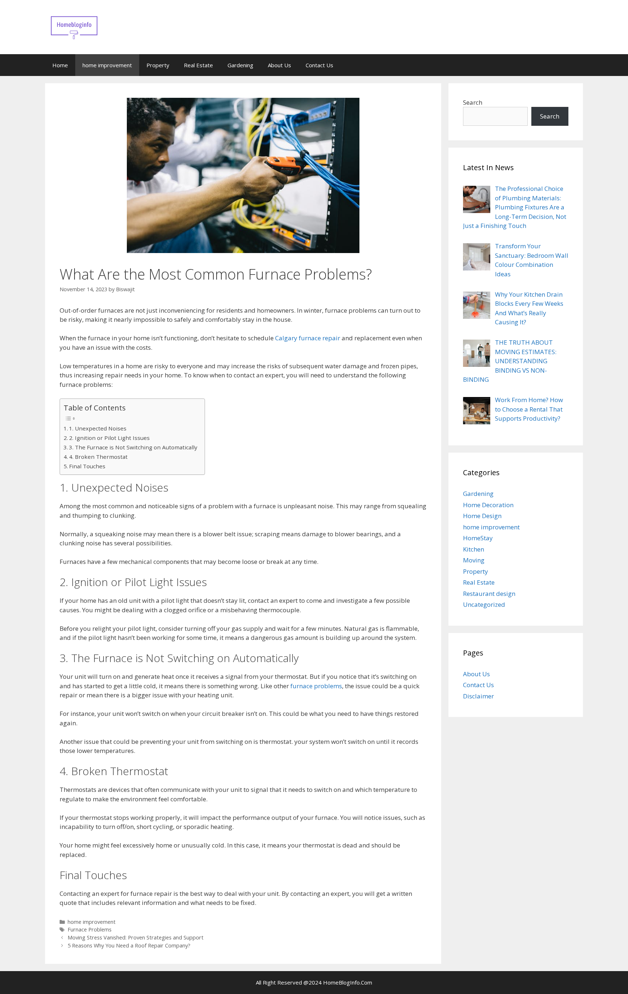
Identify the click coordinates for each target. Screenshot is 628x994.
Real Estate (198, 65)
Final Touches (87, 466)
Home (60, 65)
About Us (279, 65)
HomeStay (478, 538)
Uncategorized (484, 604)
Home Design (482, 516)
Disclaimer (478, 696)
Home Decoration (488, 505)
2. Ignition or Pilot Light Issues (109, 437)
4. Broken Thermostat (98, 456)
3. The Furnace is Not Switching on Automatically (133, 447)
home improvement (107, 65)
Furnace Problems (90, 929)
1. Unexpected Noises (97, 428)
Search (472, 102)
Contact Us (319, 65)
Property (157, 65)
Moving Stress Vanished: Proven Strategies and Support (136, 937)
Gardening (240, 65)
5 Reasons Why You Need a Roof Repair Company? (129, 945)
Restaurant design (489, 593)
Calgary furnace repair (307, 338)
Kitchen (473, 549)
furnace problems (316, 686)
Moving (473, 560)
